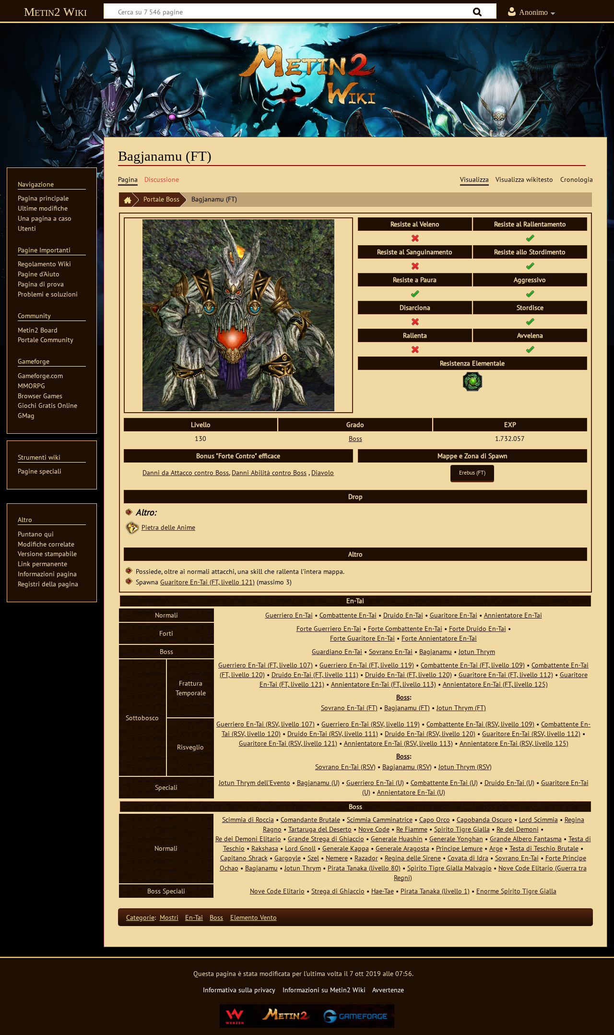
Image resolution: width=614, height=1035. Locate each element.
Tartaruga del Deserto (320, 828)
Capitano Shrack (244, 857)
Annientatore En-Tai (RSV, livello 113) (398, 743)
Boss (355, 438)
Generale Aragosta (402, 848)
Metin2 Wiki (55, 11)
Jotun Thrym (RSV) (465, 766)
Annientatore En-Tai (513, 614)
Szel (313, 857)
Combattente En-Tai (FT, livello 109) (473, 664)
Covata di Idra (468, 857)
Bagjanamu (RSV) (407, 766)
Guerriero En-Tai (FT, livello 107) (265, 664)
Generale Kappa (345, 848)
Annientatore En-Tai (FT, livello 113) (383, 684)
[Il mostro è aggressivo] (530, 293)
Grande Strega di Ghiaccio (326, 838)
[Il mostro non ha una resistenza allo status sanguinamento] (415, 265)
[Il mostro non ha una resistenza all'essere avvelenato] (415, 237)
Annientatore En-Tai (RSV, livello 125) (514, 743)
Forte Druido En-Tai (477, 628)
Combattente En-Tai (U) (444, 782)
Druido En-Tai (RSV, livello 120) (430, 733)
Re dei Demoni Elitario (248, 838)
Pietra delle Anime (168, 527)
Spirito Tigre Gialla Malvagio (449, 867)
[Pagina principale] (125, 199)
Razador (366, 857)
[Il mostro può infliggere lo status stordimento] (530, 321)
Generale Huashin (397, 838)
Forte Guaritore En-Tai (362, 637)
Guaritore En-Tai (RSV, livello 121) (288, 743)
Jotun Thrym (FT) (461, 707)
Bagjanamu (435, 651)
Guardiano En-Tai (337, 651)
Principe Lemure (459, 848)
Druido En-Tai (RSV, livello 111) (332, 733)
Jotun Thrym (477, 651)
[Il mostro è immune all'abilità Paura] (415, 293)
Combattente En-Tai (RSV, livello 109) (480, 723)
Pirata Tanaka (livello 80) (364, 867)
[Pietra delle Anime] (132, 527)
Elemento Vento (253, 917)
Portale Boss (161, 198)
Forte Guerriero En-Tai (328, 628)
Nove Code (374, 828)
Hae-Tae (382, 890)
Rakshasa (264, 848)
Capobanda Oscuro (484, 819)
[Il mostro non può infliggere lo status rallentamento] (415, 349)
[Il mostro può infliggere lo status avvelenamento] (530, 349)
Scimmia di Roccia (248, 819)
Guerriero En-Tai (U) (375, 782)
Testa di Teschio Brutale (544, 848)
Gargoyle (287, 857)
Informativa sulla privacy (239, 989)
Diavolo (322, 472)
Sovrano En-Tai (391, 651)
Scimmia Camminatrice (380, 819)
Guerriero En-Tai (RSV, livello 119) (370, 723)
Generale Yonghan (456, 838)
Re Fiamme (411, 828)
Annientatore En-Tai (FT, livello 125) (495, 684)
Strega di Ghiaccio (338, 890)
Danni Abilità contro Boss (269, 472)
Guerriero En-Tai (289, 614)
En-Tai (194, 917)
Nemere (337, 857)
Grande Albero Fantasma (526, 838)
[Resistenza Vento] (472, 380)
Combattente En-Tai (348, 614)
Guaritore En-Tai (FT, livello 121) (207, 581)
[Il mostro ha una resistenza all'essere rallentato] (530, 237)
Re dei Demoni (517, 828)
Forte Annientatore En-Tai (439, 637)
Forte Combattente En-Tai (405, 628)
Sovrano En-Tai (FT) (349, 707)
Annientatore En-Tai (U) (411, 792)
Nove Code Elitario (277, 890)
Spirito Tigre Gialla (462, 828)
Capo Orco (434, 819)
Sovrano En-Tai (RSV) (345, 766)
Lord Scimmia (538, 819)
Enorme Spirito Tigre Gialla (516, 890)
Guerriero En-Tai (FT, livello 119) (366, 664)
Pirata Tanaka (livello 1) (435, 890)
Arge (496, 848)
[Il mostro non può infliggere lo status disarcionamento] (415, 321)
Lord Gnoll (300, 848)
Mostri (169, 917)
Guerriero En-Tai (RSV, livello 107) (265, 723)
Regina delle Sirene (413, 857)
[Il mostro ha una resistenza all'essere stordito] (530, 265)
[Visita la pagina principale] (307, 74)
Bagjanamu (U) (318, 782)
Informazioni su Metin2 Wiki (324, 989)
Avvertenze (388, 989)
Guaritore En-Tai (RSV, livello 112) (531, 733)
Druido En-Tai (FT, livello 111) (315, 674)
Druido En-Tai (403, 614)
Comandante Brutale (310, 819)
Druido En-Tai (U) (509, 782)
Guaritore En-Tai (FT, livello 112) (506, 674)
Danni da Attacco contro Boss (185, 472)
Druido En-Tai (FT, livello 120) (408, 674)
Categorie (140, 917)
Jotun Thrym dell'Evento (254, 782)
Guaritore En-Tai (453, 614)
